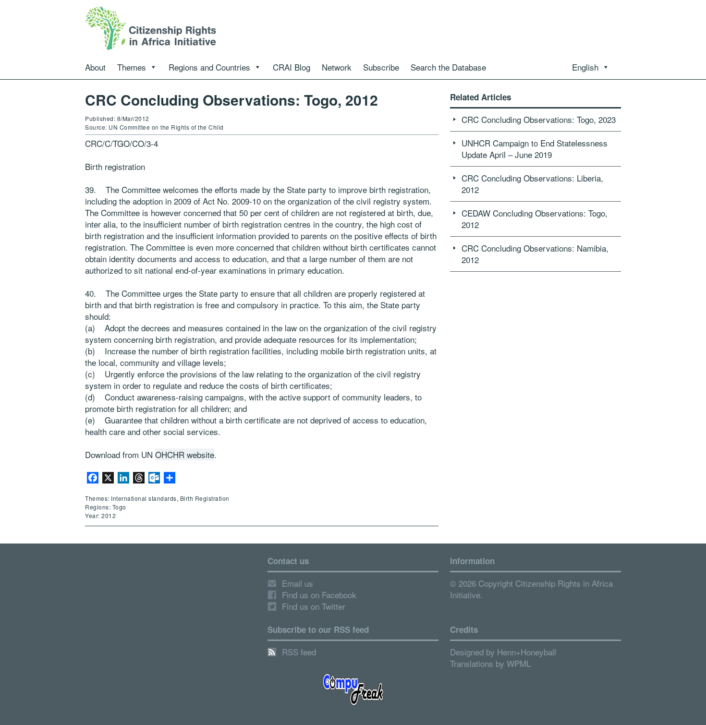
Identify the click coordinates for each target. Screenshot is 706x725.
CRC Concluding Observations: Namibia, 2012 (535, 254)
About (95, 67)
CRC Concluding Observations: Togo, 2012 (231, 99)
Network (337, 67)
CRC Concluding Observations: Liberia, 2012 (532, 183)
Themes (131, 67)
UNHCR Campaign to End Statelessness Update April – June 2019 (535, 148)
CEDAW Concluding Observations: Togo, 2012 (535, 218)
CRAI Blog (291, 67)
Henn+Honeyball (526, 652)
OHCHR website (184, 454)
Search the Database (448, 67)
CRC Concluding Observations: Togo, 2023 (539, 119)
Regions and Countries (209, 67)
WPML (519, 663)
